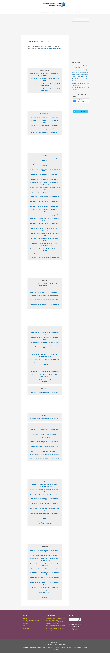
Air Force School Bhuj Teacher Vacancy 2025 (44, 117)
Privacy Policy (26, 628)
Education (78, 12)
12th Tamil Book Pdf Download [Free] (45, 555)
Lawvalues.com (54, 257)
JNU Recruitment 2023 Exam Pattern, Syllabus (44, 342)
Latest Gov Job (34, 12)
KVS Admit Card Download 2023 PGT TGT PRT (44, 392)
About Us (25, 618)
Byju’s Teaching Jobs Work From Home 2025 (44, 132)
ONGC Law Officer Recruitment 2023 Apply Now (44, 206)
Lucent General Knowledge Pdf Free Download (44, 495)
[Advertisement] (45, 27)
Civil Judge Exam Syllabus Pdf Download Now (44, 359)
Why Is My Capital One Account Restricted (44, 451)
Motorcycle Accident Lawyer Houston (44, 434)
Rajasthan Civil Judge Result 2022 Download (44, 418)
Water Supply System (44, 438)
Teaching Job (43, 12)
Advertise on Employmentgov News (31, 620)
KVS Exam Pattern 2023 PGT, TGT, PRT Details (44, 351)
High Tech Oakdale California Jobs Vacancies (44, 292)
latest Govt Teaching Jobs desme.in (48, 125)
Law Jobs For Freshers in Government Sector (44, 254)
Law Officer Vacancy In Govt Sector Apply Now (45, 193)
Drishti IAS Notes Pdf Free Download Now (44, 569)
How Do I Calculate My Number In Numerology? (44, 458)
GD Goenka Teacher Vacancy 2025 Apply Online (44, 129)
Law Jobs (51, 12)
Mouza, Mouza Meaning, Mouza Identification (44, 454)
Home (27, 12)
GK (83, 12)
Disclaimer (25, 623)
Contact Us (25, 621)
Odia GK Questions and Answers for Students (44, 513)
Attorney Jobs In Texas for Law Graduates (44, 179)
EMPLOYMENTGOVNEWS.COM (30, 627)
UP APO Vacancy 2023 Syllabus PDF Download (45, 371)
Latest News (70, 12)
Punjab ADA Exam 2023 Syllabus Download (45, 368)
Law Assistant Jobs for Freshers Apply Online (45, 215)
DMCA (24, 625)
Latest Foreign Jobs (60, 12)
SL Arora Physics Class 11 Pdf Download (45, 587)
